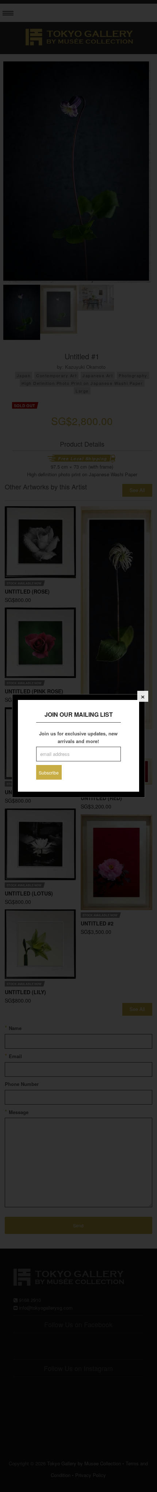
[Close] (142, 696)
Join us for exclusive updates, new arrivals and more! (78, 737)
